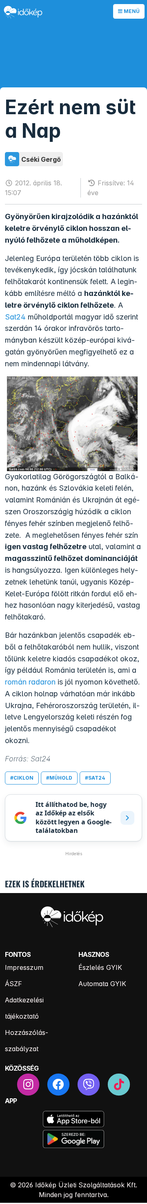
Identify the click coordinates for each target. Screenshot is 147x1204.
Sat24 (15, 317)
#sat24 (95, 778)
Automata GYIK (102, 984)
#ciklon (21, 778)
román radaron (30, 682)
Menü (131, 11)
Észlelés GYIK (100, 967)
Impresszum (24, 967)
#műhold (59, 778)
